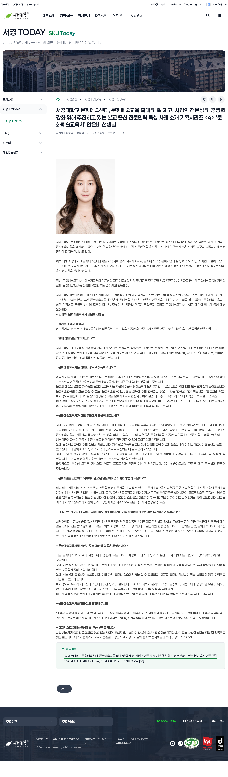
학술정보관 (176, 4)
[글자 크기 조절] (212, 99)
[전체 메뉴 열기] (220, 15)
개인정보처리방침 (166, 721)
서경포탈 (165, 4)
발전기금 (188, 4)
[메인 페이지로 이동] (16, 743)
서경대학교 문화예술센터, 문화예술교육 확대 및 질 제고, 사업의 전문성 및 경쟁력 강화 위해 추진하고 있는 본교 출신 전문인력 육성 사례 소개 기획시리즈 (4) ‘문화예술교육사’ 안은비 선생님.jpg (140, 658)
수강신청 (154, 4)
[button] (48, 15)
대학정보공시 (217, 721)
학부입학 (5, 4)
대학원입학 (18, 4)
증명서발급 (200, 4)
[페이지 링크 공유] (204, 99)
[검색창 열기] (208, 15)
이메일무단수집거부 (193, 721)
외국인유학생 (33, 4)
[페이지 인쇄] (221, 99)
